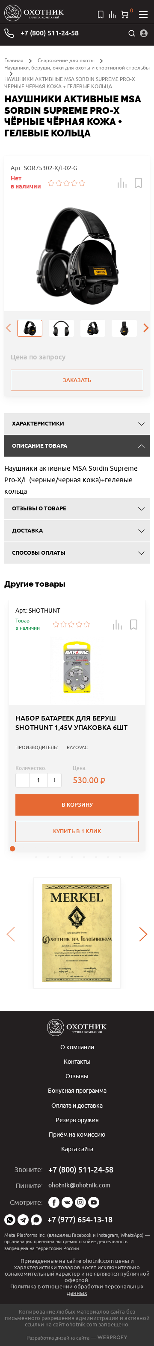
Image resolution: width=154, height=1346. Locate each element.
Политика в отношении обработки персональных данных (77, 1289)
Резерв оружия (77, 1119)
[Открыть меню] (143, 14)
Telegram (23, 1219)
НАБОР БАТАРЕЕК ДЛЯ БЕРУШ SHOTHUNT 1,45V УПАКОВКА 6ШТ (71, 723)
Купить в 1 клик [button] (77, 831)
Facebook (53, 1202)
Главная (14, 60)
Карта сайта (77, 1148)
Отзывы (77, 1076)
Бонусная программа (77, 1090)
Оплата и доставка (77, 1105)
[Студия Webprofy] (112, 1337)
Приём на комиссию (77, 1134)
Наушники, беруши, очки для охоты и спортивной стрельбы (77, 67)
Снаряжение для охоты (66, 60)
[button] (122, 183)
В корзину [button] (77, 804)
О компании (77, 1047)
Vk (67, 1202)
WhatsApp (9, 1219)
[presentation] (8, 328)
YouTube (93, 1202)
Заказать (77, 380)
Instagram (80, 1202)
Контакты (77, 1061)
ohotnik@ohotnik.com (79, 1185)
